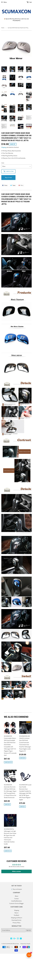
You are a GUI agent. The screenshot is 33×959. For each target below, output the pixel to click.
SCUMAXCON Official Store (12, 943)
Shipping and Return (16, 917)
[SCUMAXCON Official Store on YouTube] (21, 939)
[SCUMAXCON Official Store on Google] (14, 939)
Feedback (16, 915)
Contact (16, 898)
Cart (30, 2)
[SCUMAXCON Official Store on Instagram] (18, 939)
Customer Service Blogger (16, 903)
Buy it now (8, 177)
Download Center (16, 920)
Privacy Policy (16, 922)
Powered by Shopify (25, 943)
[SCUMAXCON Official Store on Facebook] (11, 939)
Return (16, 913)
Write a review (16, 871)
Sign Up (28, 930)
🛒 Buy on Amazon (16, 889)
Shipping (3, 147)
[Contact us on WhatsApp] (16, 955)
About (16, 896)
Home (2, 27)
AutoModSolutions (16, 901)
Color (2, 163)
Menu (5, 2)
